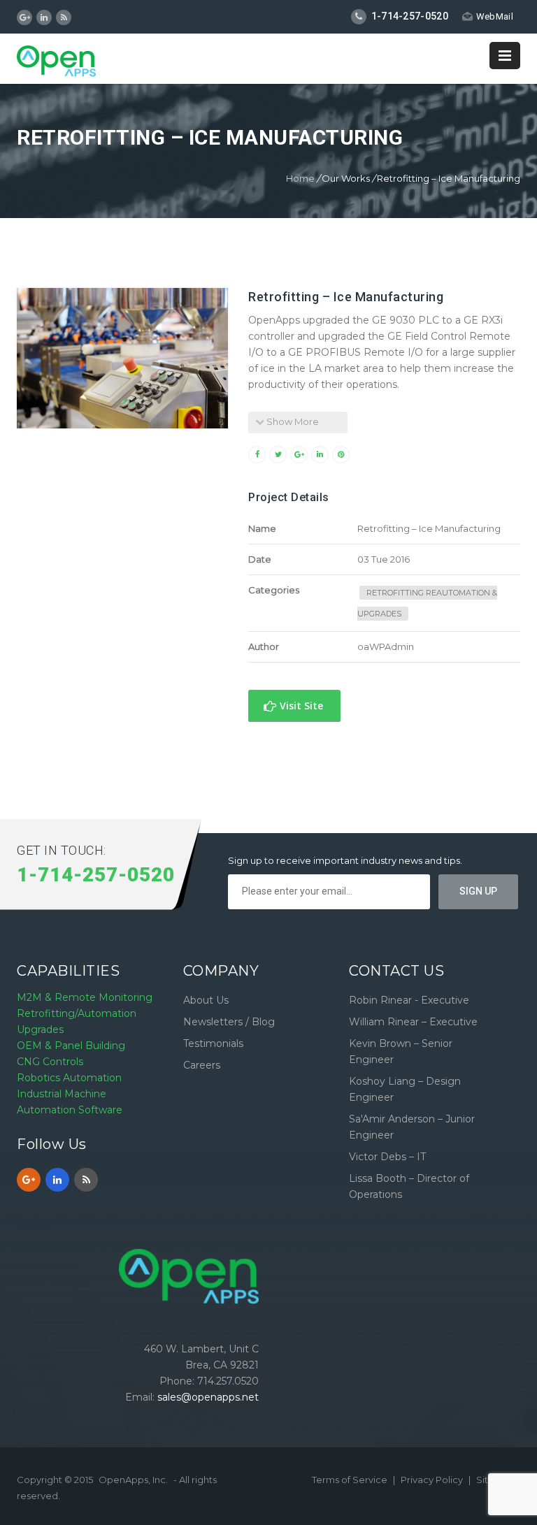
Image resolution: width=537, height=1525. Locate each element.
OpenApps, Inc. (133, 1479)
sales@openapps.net (208, 1397)
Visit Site (300, 705)
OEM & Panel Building (71, 1045)
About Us (206, 1000)
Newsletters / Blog (229, 1022)
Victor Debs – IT (387, 1156)
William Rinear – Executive (413, 1022)
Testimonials (213, 1043)
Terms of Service (350, 1479)
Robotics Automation (69, 1077)
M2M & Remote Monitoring (84, 997)
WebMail (494, 16)
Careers (201, 1065)
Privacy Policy (433, 1479)
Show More (291, 421)
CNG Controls (50, 1061)
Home (300, 178)
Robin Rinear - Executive (409, 1000)
